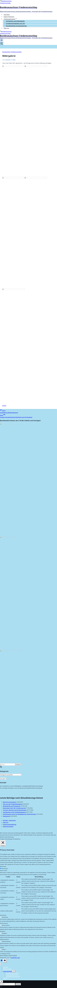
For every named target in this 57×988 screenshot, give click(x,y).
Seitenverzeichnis (8, 826)
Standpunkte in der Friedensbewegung (14, 812)
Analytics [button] (2, 931)
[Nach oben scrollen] (1, 960)
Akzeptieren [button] (16, 839)
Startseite (7, 14)
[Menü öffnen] (1, 40)
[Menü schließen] (0, 964)
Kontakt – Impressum (9, 820)
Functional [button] (3, 915)
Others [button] (2, 947)
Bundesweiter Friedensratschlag (11, 52)
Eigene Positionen (9, 17)
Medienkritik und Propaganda (11, 806)
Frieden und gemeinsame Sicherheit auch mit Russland (16, 416)
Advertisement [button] (4, 939)
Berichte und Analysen (9, 802)
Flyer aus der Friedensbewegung (12, 804)
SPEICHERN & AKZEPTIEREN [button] (8, 955)
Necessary (5, 868)
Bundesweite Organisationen (16, 26)
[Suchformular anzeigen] (1, 43)
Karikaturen (6, 816)
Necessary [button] (3, 866)
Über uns (6, 28)
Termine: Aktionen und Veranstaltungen (14, 810)
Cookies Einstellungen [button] (6, 839)
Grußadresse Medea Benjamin (9, 411)
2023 (4, 405)
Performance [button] (4, 923)
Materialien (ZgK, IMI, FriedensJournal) (14, 808)
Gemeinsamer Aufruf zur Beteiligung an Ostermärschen (19, 814)
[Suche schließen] (1, 981)
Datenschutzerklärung (9, 824)
